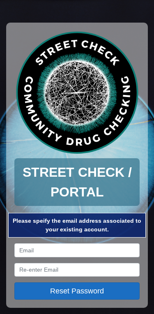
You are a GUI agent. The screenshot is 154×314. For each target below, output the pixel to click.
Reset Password (77, 291)
